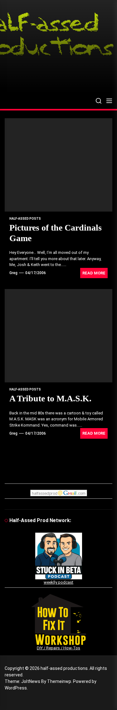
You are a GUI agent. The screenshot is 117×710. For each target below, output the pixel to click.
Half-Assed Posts (25, 218)
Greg (13, 273)
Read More (93, 273)
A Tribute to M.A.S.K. (50, 398)
